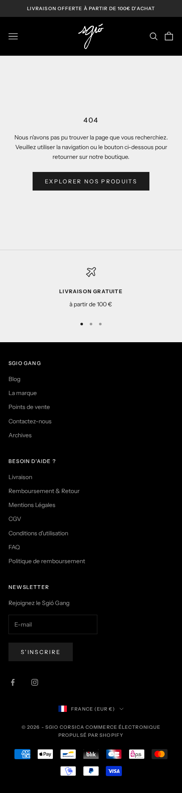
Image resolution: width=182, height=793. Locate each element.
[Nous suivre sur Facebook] (12, 682)
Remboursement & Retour (44, 491)
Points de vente (29, 407)
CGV (14, 519)
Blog (14, 379)
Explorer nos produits (91, 181)
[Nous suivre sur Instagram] (34, 682)
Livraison (20, 477)
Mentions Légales (31, 505)
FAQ (14, 547)
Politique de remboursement (46, 561)
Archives (20, 435)
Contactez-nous (30, 421)
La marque (22, 393)
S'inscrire (41, 652)
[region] (91, 288)
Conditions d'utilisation (38, 533)
